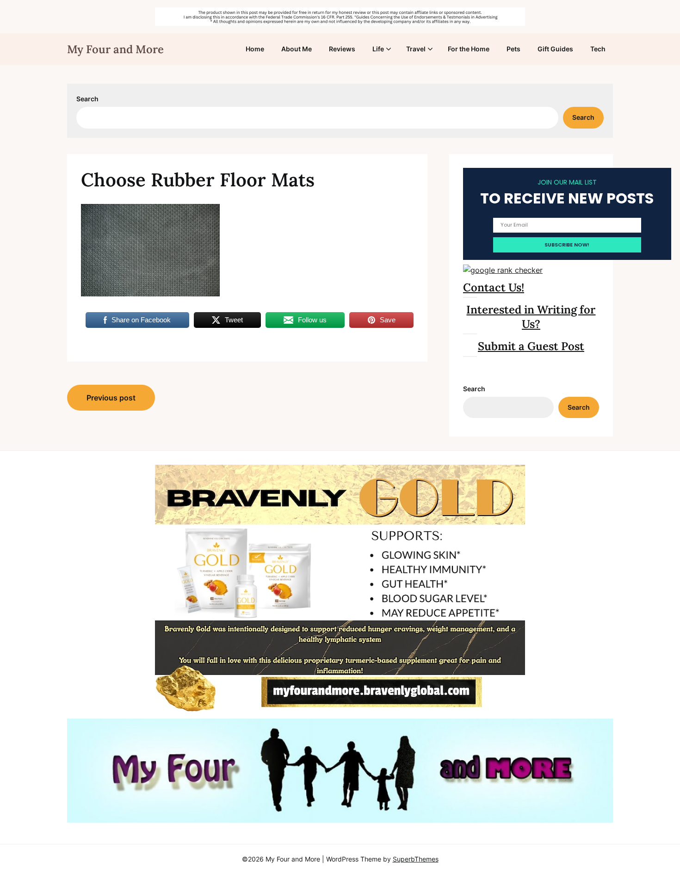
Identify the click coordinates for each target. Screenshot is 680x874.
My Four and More (115, 49)
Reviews (342, 49)
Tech (598, 49)
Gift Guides (555, 49)
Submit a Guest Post (531, 346)
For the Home (468, 49)
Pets (513, 49)
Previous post (111, 397)
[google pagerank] (503, 270)
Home (255, 49)
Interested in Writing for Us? (530, 316)
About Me (296, 49)
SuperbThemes (416, 859)
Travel (416, 49)
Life (378, 49)
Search (87, 99)
